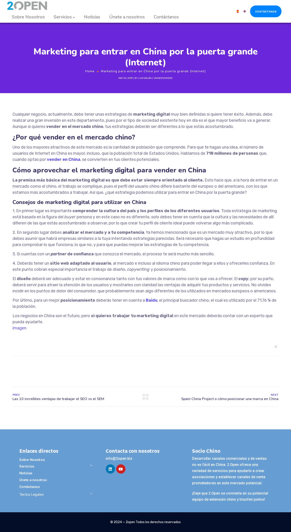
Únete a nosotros (127, 17)
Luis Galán (145, 78)
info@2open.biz (119, 458)
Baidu (151, 300)
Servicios (63, 17)
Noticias (92, 17)
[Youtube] (120, 469)
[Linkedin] (110, 469)
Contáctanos (166, 17)
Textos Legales (31, 494)
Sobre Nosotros (28, 17)
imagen (19, 328)
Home (90, 71)
